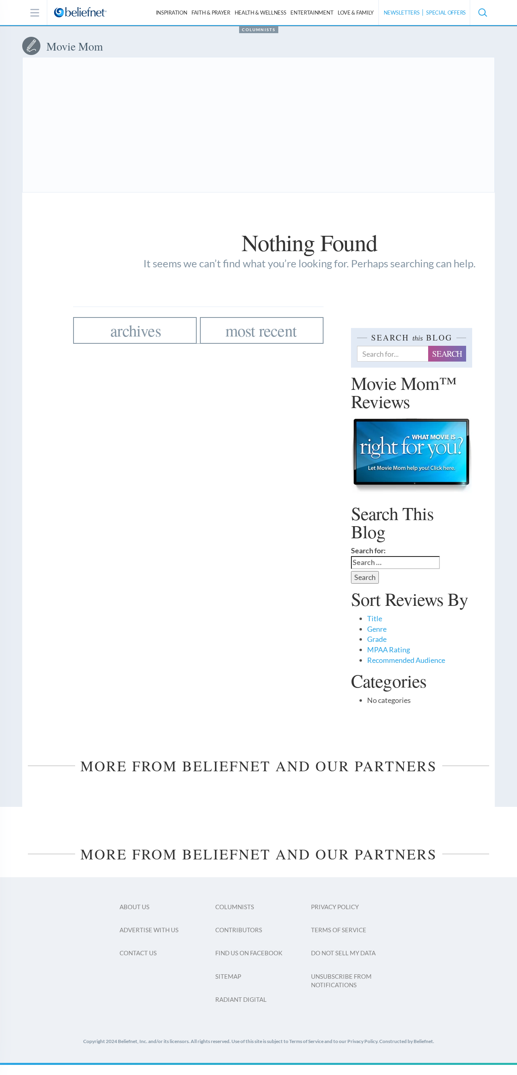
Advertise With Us (149, 929)
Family (356, 12)
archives (135, 330)
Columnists (258, 29)
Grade (377, 639)
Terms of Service (338, 929)
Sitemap (228, 976)
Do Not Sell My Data (343, 952)
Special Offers (446, 12)
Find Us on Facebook (248, 952)
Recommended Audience (406, 660)
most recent (260, 330)
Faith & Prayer (210, 12)
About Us (134, 906)
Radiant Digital (241, 999)
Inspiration (171, 12)
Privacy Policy (335, 906)
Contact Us (138, 952)
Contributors (238, 929)
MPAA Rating (388, 649)
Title (374, 618)
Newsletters (402, 12)
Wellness (260, 12)
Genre (377, 628)
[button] (482, 12)
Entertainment (311, 12)
